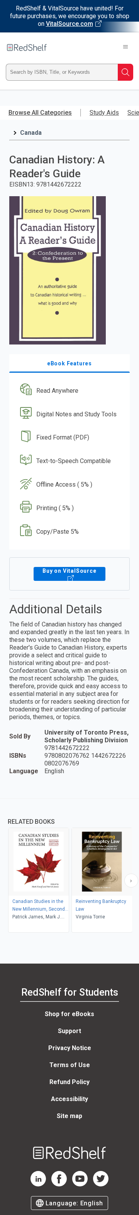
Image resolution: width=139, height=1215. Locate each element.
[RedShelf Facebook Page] (59, 1184)
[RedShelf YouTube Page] (80, 1184)
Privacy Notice (69, 1048)
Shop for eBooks (69, 1014)
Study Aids (104, 112)
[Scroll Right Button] (131, 880)
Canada (31, 132)
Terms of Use (69, 1065)
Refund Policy (69, 1082)
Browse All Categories (40, 112)
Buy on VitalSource (69, 571)
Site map (69, 1116)
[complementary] (69, 866)
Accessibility (69, 1099)
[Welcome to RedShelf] (27, 47)
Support (69, 1031)
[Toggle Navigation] (125, 47)
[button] (68, 390)
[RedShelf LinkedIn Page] (38, 1184)
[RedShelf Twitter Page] (100, 1184)
